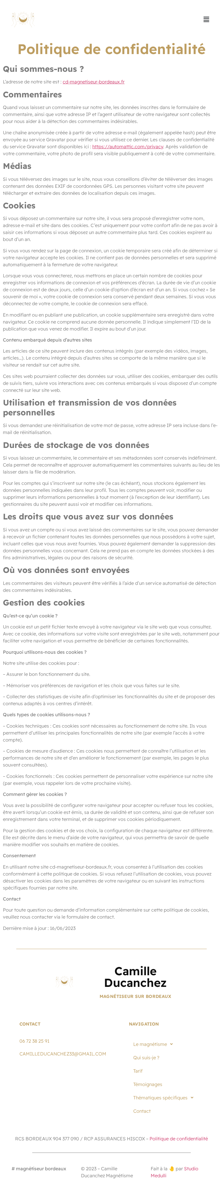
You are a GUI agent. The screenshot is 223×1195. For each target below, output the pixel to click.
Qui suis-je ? (146, 1057)
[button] (206, 19)
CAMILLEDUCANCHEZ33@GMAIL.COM (62, 1054)
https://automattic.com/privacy (127, 146)
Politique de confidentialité (179, 1139)
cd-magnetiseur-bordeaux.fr (94, 82)
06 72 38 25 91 (34, 1041)
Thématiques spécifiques (160, 1098)
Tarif (138, 1071)
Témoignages (147, 1084)
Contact (142, 1111)
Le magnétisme (150, 1044)
